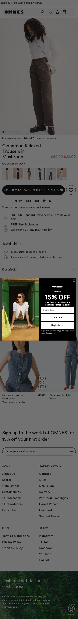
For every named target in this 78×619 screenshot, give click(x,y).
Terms (45, 333)
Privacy (50, 333)
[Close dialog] (74, 280)
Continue (57, 317)
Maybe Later (57, 325)
